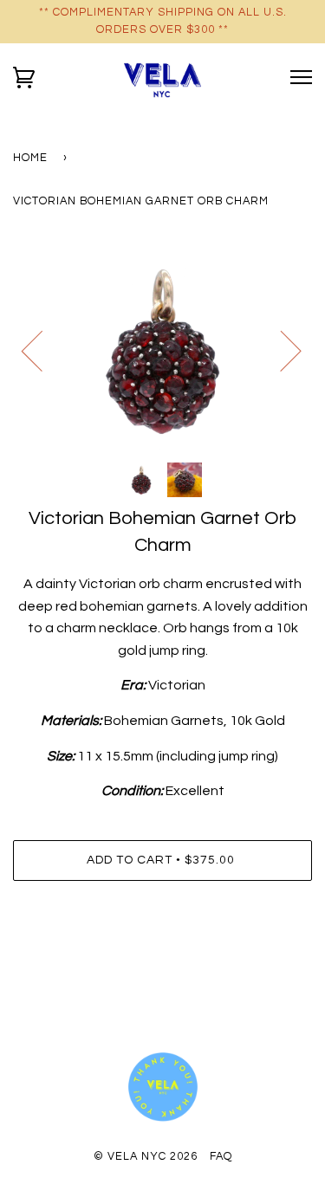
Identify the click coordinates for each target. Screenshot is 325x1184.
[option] (162, 350)
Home (30, 158)
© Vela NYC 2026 (146, 1156)
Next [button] (280, 350)
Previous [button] (42, 350)
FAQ (221, 1156)
